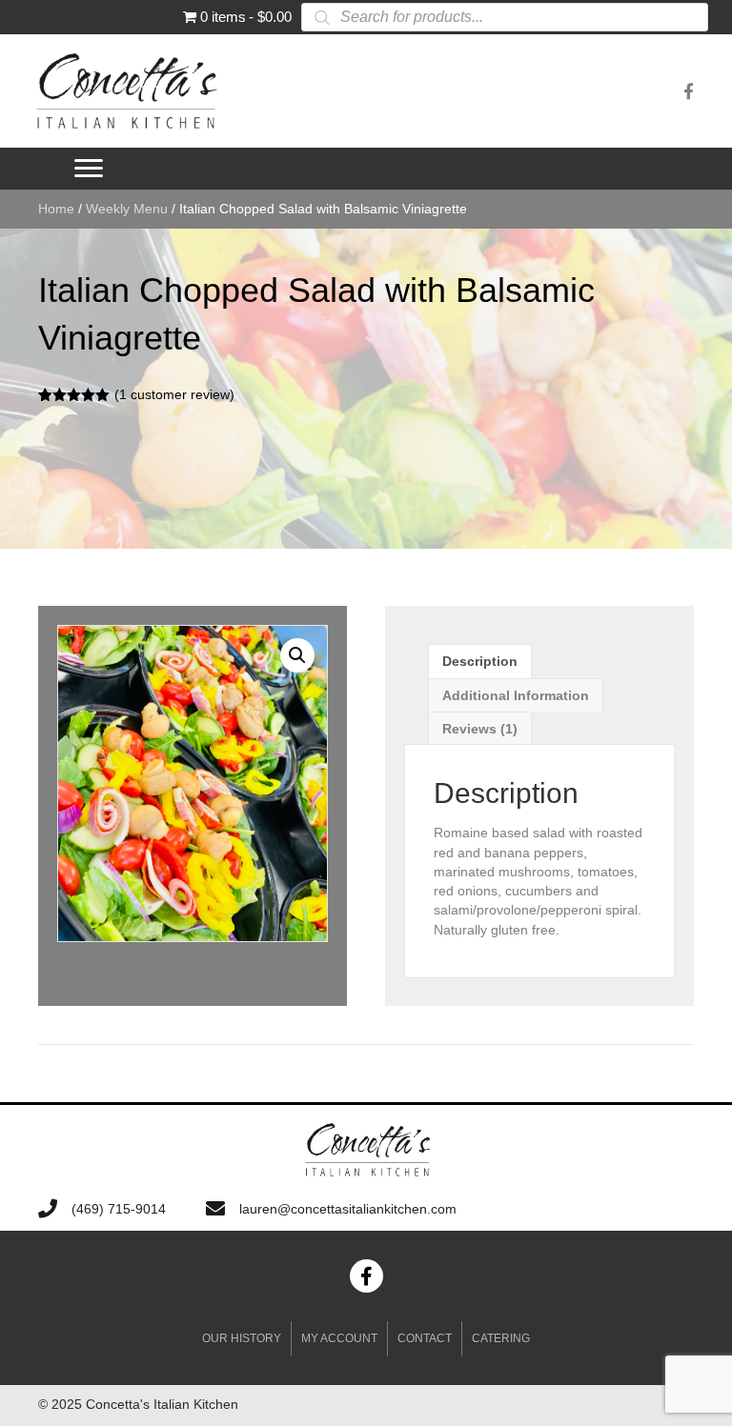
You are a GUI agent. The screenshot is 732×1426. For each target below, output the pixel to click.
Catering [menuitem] (501, 1338)
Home (56, 208)
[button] (297, 655)
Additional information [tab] (515, 695)
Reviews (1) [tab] (480, 728)
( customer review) (174, 394)
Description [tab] (480, 661)
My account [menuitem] (339, 1338)
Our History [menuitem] (241, 1338)
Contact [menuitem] (424, 1338)
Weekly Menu (127, 208)
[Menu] (89, 168)
